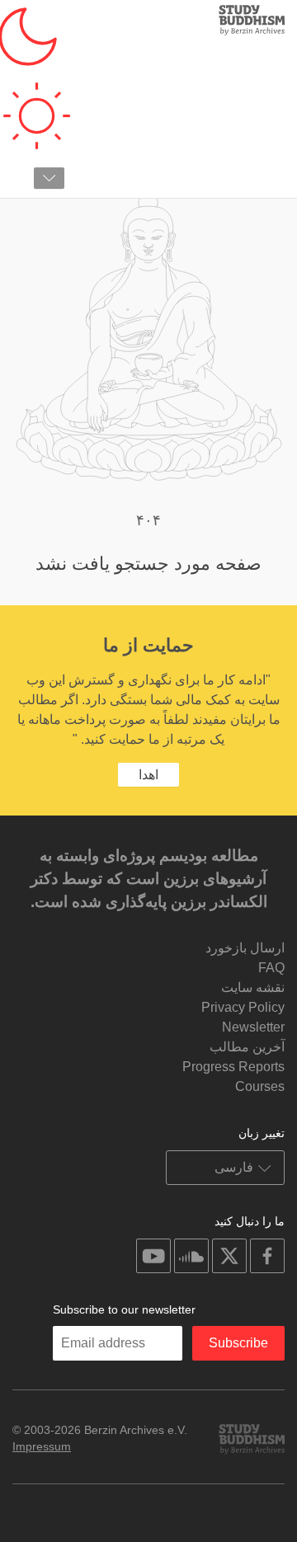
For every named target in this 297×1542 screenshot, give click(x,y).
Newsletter (253, 1027)
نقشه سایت (253, 987)
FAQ (271, 968)
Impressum (41, 1446)
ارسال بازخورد (245, 948)
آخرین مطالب (247, 1047)
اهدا (148, 775)
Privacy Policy (243, 1007)
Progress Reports (233, 1067)
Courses (260, 1086)
